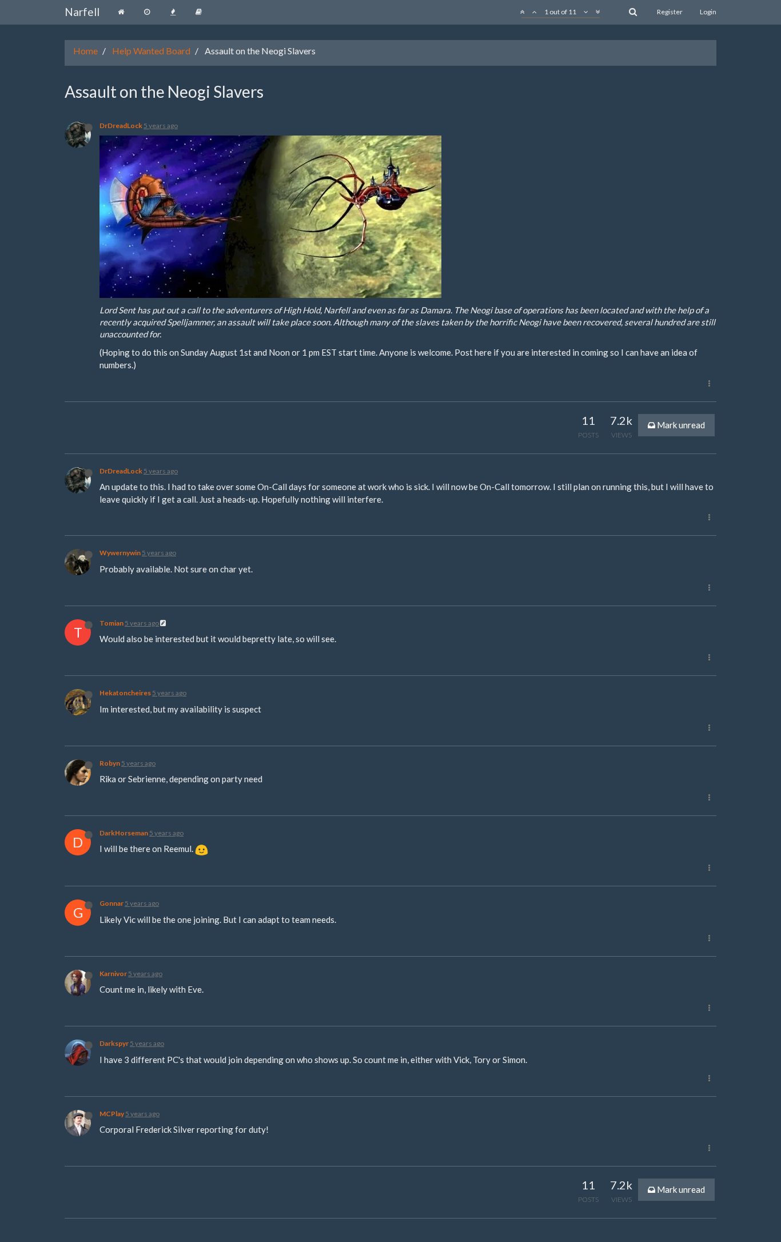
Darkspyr (114, 1043)
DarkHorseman (123, 833)
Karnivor (113, 973)
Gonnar (111, 903)
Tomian (111, 623)
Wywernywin (120, 552)
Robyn (109, 763)
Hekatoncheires (125, 692)
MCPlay (111, 1113)
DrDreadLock (120, 125)
